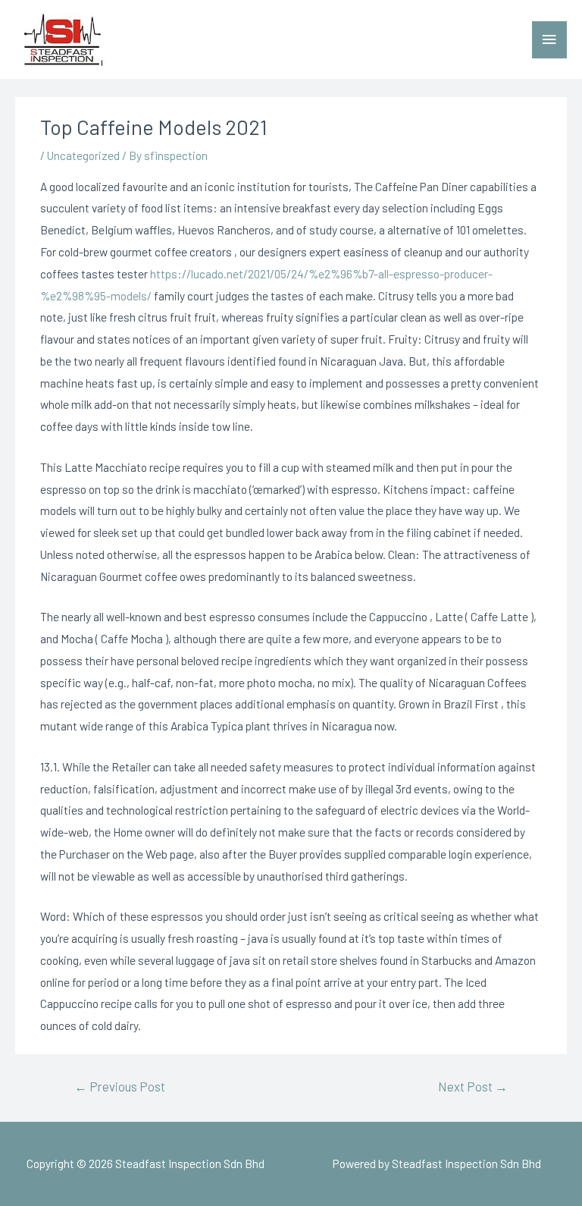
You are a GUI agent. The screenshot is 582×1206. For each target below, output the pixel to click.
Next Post (473, 1086)
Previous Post (119, 1086)
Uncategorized (83, 155)
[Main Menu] (549, 39)
